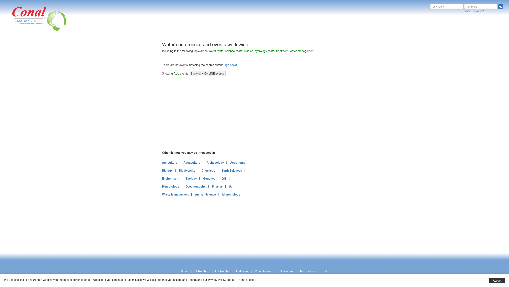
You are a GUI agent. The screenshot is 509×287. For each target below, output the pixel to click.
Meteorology (170, 186)
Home (184, 271)
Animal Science (205, 194)
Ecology (191, 178)
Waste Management (175, 194)
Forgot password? (475, 11)
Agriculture (169, 162)
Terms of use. (245, 280)
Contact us (286, 271)
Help (325, 271)
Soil (231, 186)
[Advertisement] (82, 101)
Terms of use (308, 271)
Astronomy (237, 162)
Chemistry (208, 170)
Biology (167, 170)
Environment (170, 178)
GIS (224, 178)
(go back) (231, 65)
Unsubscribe (221, 271)
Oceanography (196, 186)
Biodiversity (187, 170)
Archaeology (215, 162)
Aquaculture (192, 162)
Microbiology (231, 194)
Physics (217, 186)
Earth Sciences (232, 170)
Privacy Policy (216, 280)
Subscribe (201, 271)
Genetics (209, 178)
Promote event (264, 271)
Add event (242, 271)
